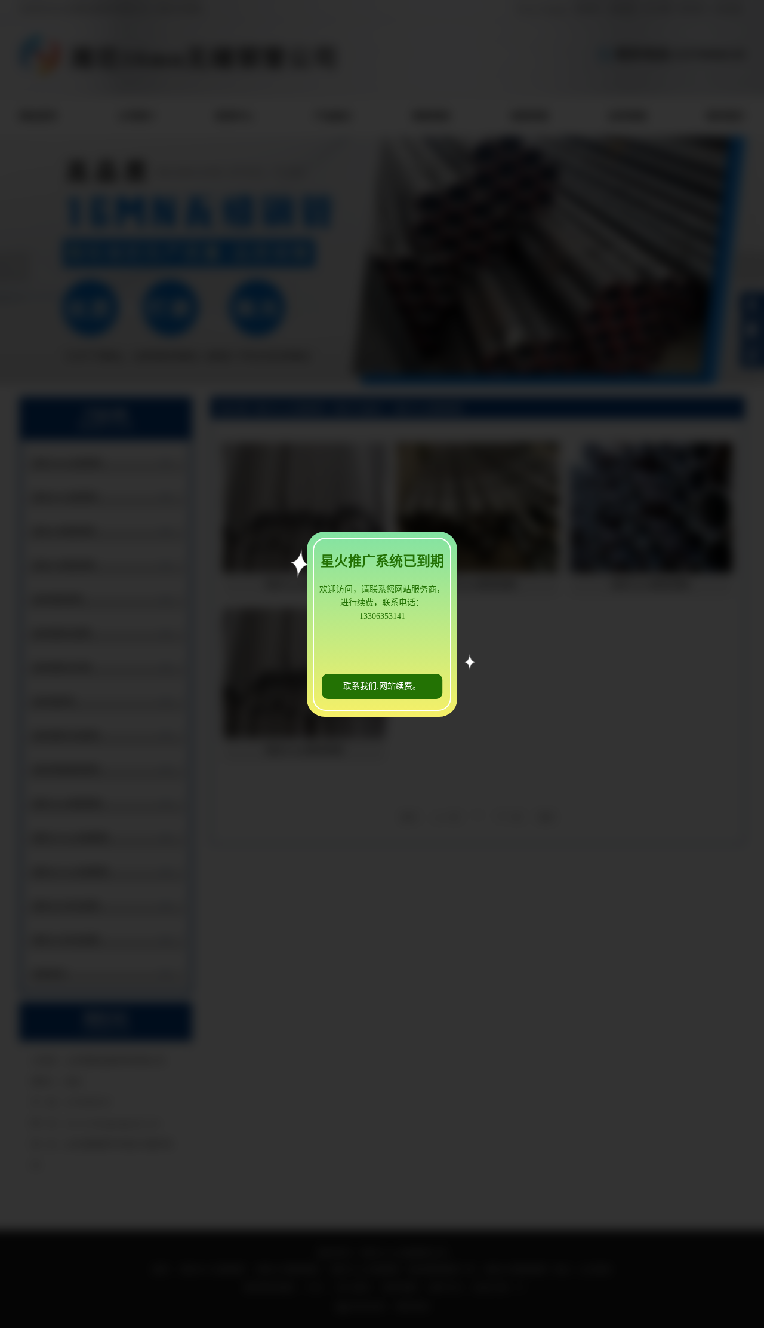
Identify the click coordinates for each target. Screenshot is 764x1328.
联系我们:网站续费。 (382, 686)
